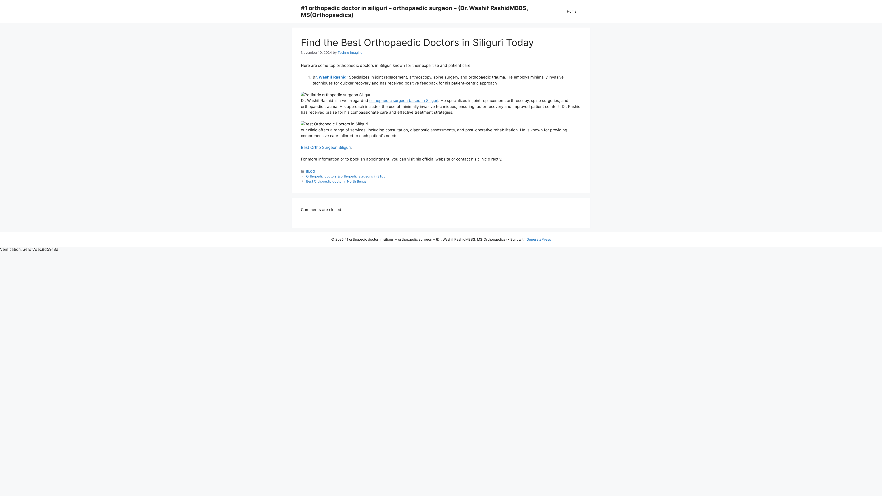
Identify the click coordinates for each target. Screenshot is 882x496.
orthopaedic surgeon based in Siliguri (403, 100)
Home (572, 11)
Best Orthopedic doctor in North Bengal (336, 181)
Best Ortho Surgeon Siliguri (326, 147)
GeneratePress (538, 239)
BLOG (310, 171)
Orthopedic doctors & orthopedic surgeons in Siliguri (346, 176)
